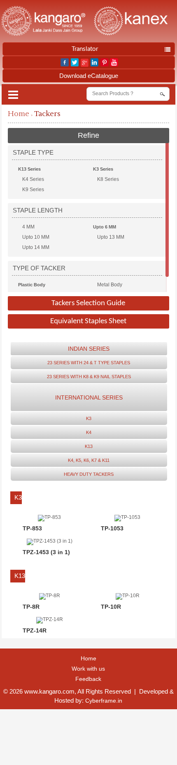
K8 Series (108, 179)
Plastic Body (31, 284)
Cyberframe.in (103, 700)
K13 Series (29, 169)
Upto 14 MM (35, 247)
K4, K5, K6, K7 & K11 (88, 460)
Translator (85, 49)
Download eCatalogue (88, 75)
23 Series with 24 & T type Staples (88, 362)
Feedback (88, 679)
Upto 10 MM (35, 237)
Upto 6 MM (104, 226)
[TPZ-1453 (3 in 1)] (49, 541)
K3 (88, 418)
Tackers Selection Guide (88, 303)
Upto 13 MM (110, 237)
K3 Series (103, 169)
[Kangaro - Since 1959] (43, 21)
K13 (89, 446)
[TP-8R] (49, 595)
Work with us (88, 668)
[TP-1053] (127, 517)
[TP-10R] (128, 595)
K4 (88, 432)
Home (18, 114)
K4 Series (33, 179)
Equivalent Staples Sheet (88, 321)
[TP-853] (49, 517)
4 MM (28, 227)
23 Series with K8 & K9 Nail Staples (89, 376)
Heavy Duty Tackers (89, 474)
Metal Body (109, 285)
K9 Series (33, 189)
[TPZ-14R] (49, 619)
